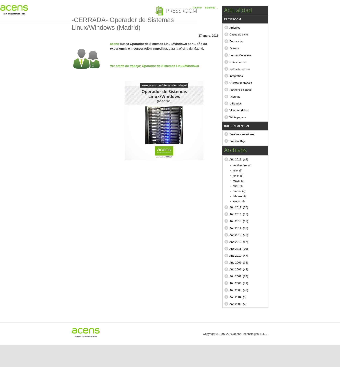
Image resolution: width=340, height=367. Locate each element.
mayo (236, 180)
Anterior (196, 7)
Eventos (234, 48)
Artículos (234, 27)
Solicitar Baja (237, 141)
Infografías (236, 75)
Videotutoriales (238, 110)
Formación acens (240, 55)
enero (236, 201)
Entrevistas (236, 41)
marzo (237, 191)
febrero (237, 196)
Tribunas (234, 96)
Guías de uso (237, 62)
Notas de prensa (239, 69)
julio (235, 170)
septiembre (240, 165)
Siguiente (211, 7)
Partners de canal (240, 89)
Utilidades (235, 103)
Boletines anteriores (241, 134)
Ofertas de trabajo (240, 82)
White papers (237, 117)
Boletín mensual (237, 126)
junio (236, 175)
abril (235, 185)
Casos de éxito (238, 34)
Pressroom (232, 19)
